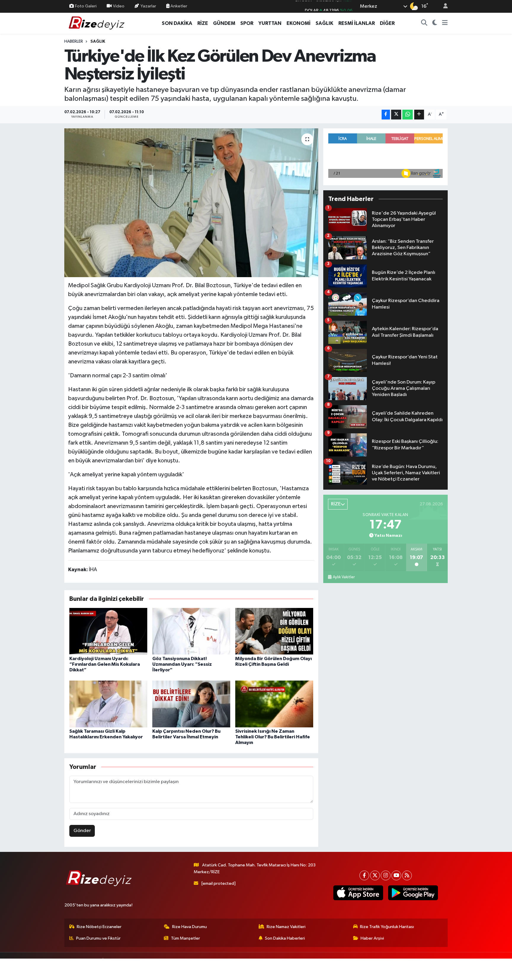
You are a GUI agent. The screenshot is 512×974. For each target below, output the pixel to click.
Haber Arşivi (372, 938)
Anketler (178, 6)
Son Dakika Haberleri (285, 938)
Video (118, 6)
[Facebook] (364, 875)
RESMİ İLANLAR (356, 23)
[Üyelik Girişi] (443, 6)
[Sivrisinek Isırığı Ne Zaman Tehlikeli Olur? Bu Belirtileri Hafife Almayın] (274, 703)
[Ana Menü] (445, 23)
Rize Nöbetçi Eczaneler (99, 926)
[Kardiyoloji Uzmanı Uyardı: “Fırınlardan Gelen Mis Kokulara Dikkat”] (108, 631)
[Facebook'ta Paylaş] (386, 114)
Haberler (73, 41)
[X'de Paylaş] (396, 114)
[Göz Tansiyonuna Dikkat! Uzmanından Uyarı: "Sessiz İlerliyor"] (191, 631)
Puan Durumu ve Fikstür (98, 938)
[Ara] (424, 23)
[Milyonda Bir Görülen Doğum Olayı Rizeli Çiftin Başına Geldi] (274, 631)
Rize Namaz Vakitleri (286, 926)
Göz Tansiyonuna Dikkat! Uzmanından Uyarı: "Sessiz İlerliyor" (182, 664)
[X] (375, 875)
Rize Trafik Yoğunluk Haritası (387, 926)
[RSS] (407, 875)
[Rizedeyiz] (97, 23)
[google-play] (413, 892)
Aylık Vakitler (344, 577)
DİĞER (387, 23)
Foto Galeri (86, 6)
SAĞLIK (324, 23)
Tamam (442, 965)
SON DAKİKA (177, 23)
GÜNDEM (224, 23)
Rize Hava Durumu (189, 926)
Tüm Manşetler (185, 938)
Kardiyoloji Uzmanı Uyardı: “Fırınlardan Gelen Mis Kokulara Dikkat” (104, 664)
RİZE (202, 23)
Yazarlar (148, 6)
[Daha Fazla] (419, 114)
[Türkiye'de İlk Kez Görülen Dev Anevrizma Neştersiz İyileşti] (191, 202)
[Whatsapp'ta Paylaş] (407, 114)
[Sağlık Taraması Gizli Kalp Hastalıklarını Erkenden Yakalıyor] (108, 703)
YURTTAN (269, 23)
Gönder (82, 830)
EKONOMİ (299, 23)
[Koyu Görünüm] (435, 23)
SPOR (246, 23)
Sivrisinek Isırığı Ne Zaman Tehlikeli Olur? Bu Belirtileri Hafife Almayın (272, 737)
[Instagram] (386, 875)
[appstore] (358, 892)
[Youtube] (396, 875)
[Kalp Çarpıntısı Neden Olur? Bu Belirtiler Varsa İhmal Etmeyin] (191, 703)
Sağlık (97, 41)
